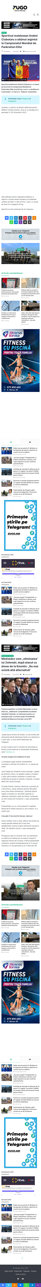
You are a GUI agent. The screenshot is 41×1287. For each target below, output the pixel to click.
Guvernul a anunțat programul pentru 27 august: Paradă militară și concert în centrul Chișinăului (26, 483)
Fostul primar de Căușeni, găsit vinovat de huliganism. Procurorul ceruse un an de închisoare (25, 492)
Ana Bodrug (7, 51)
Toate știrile (20, 249)
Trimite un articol (20, 1274)
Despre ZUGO (9, 1271)
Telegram (25, 99)
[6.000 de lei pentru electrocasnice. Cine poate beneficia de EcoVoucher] (10, 283)
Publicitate (26, 1271)
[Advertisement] (20, 415)
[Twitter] (11, 218)
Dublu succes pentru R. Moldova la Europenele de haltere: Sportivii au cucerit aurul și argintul (20, 255)
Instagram (12, 101)
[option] (20, 8)
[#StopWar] (20, 8)
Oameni (4, 32)
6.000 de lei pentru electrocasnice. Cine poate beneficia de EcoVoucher (10, 292)
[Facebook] (7, 218)
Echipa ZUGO (18, 1271)
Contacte (33, 1271)
